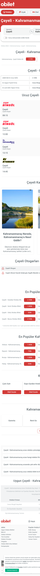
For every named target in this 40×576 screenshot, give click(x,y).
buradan (20, 567)
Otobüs (8, 12)
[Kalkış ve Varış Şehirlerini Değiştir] (32, 31)
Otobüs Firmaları (6, 539)
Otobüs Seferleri (6, 534)
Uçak (23, 12)
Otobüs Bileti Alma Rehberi (9, 544)
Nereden (9, 29)
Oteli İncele (11, 392)
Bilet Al (3, 532)
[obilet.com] (13, 6)
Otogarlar (4, 541)
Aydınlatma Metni (10, 563)
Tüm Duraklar (5, 537)
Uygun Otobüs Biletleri (7, 530)
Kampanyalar (5, 546)
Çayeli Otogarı (10, 268)
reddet (24, 561)
